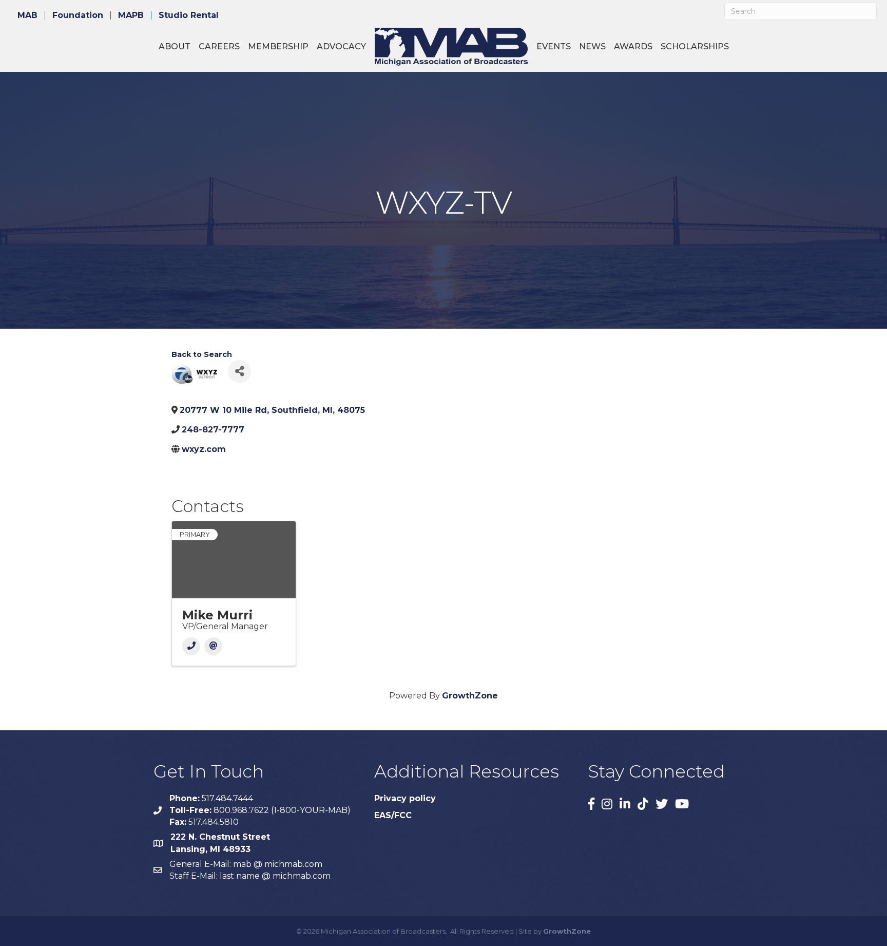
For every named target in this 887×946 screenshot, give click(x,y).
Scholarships (695, 46)
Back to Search (201, 354)
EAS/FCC (393, 815)
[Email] (213, 646)
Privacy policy (405, 798)
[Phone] (191, 646)
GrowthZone (470, 696)
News (592, 46)
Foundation (77, 15)
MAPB (131, 15)
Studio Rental (189, 15)
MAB (27, 15)
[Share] (239, 371)
